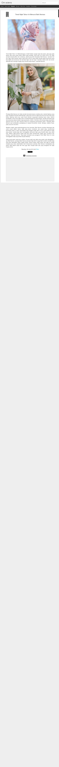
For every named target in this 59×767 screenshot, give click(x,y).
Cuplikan (28, 6)
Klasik (2, 6)
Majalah (13, 6)
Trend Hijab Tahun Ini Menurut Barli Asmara (30, 14)
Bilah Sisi (23, 6)
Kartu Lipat (7, 6)
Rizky (37, 149)
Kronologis (33, 6)
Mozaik (17, 6)
